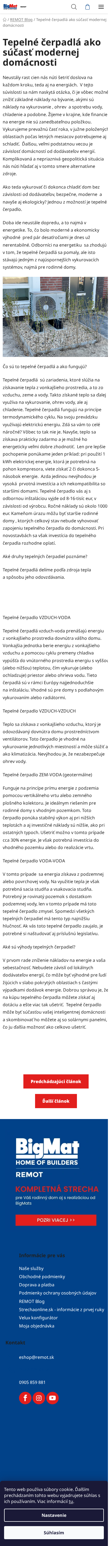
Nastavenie (54, 1515)
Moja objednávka (36, 1326)
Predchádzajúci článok (56, 1081)
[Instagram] (39, 1398)
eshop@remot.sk (36, 1357)
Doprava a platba (36, 1285)
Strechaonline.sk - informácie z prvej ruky (61, 1309)
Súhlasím (54, 1533)
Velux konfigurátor (38, 1318)
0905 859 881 (32, 1382)
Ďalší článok (56, 1101)
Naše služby (31, 1268)
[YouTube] (52, 1398)
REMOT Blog (32, 1301)
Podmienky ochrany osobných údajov (57, 1293)
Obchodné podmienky (42, 1277)
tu (71, 1501)
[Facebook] (25, 1398)
